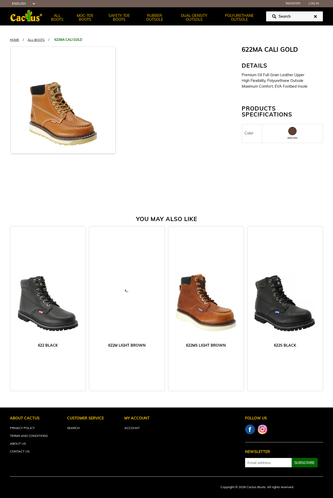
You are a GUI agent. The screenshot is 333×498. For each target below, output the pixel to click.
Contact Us (19, 451)
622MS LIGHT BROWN (206, 346)
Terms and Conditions (29, 436)
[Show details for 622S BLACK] (285, 290)
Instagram (262, 429)
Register (293, 3)
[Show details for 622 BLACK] (47, 290)
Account (132, 428)
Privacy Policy (22, 428)
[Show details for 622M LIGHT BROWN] (126, 290)
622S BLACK (285, 346)
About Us (18, 443)
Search (73, 428)
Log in (314, 3)
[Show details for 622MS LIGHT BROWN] (206, 290)
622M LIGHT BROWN (127, 346)
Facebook (250, 429)
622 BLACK (48, 346)
